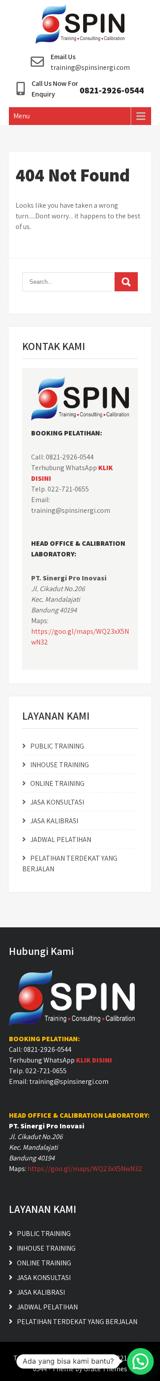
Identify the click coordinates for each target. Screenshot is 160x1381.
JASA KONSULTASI (57, 802)
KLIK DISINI (94, 1060)
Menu (21, 116)
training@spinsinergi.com (90, 67)
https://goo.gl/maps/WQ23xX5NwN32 (85, 1168)
